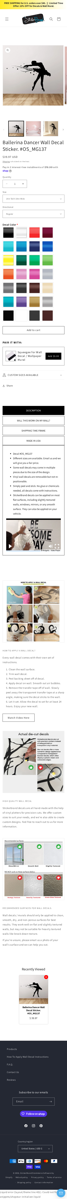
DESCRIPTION (33, 410)
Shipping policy (24, 1182)
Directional (8, 207)
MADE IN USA (33, 440)
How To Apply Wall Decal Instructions (28, 1056)
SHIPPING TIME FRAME (33, 430)
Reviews (11, 1079)
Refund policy (22, 1177)
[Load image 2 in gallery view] (33, 128)
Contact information (44, 1182)
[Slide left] (4, 129)
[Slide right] (63, 129)
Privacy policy (37, 1177)
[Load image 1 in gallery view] (16, 128)
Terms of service (54, 1177)
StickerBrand (26, 1173)
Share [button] (10, 385)
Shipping (6, 161)
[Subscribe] (50, 1102)
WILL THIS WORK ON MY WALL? (33, 420)
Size (5, 192)
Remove (46, 977)
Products (12, 1049)
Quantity (7, 177)
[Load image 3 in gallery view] (50, 128)
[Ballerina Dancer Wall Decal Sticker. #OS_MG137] (33, 989)
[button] (7, 19)
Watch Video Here (18, 717)
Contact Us (13, 1072)
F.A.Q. (10, 1064)
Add (53, 356)
